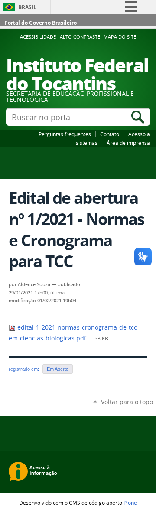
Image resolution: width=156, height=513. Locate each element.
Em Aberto (57, 369)
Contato (109, 134)
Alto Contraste (80, 37)
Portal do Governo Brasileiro (40, 22)
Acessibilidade (38, 37)
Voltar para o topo (127, 402)
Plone (130, 502)
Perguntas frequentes (65, 134)
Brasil (27, 7)
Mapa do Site (120, 37)
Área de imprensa (128, 142)
